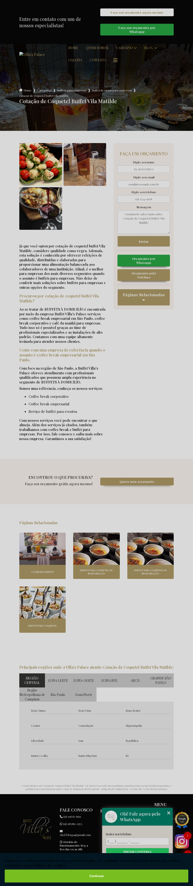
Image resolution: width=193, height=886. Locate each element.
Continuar (96, 876)
